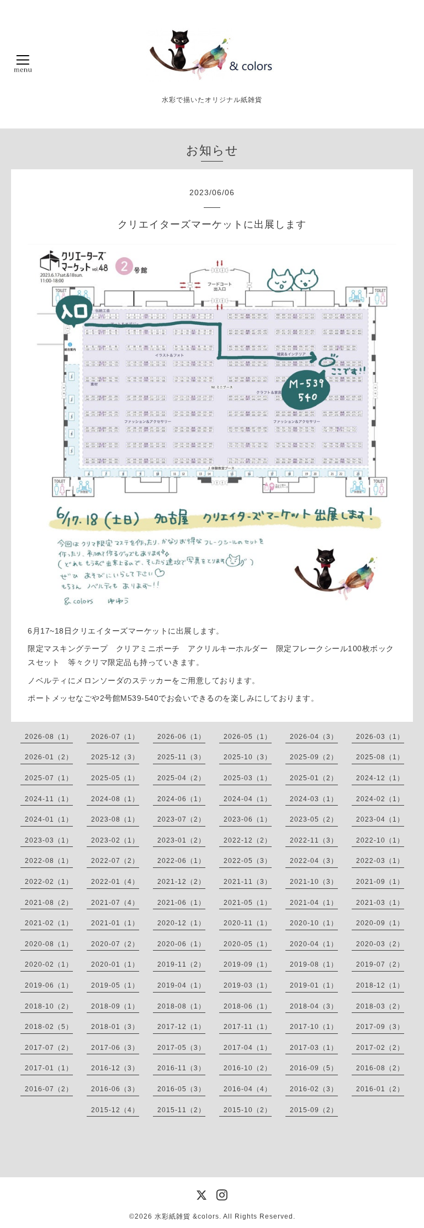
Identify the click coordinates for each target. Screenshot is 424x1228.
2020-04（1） (314, 944)
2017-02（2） (380, 1048)
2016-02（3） (314, 1089)
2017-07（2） (49, 1048)
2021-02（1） (49, 923)
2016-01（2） (380, 1089)
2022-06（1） (181, 861)
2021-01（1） (115, 923)
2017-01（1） (49, 1068)
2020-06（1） (181, 944)
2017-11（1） (248, 1027)
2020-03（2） (380, 944)
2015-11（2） (181, 1110)
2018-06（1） (248, 1006)
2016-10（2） (248, 1068)
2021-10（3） (314, 882)
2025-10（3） (248, 757)
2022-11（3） (314, 840)
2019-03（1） (248, 985)
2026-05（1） (248, 737)
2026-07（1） (115, 737)
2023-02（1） (115, 840)
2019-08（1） (314, 964)
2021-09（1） (380, 882)
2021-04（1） (314, 903)
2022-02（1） (49, 882)
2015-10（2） (248, 1110)
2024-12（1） (380, 778)
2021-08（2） (49, 903)
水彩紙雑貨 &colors (187, 1216)
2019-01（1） (314, 985)
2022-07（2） (115, 861)
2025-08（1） (380, 757)
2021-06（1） (181, 903)
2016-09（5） (314, 1068)
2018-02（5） (49, 1027)
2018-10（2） (49, 1006)
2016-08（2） (380, 1068)
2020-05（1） (248, 944)
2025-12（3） (115, 757)
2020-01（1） (115, 964)
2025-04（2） (181, 778)
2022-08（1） (49, 861)
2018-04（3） (314, 1006)
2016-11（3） (181, 1068)
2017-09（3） (380, 1027)
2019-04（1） (181, 985)
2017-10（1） (314, 1027)
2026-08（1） (49, 737)
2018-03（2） (380, 1006)
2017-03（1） (314, 1048)
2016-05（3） (181, 1089)
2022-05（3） (248, 861)
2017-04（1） (248, 1048)
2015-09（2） (314, 1110)
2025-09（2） (314, 757)
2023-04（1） (380, 819)
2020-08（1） (49, 944)
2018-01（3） (115, 1027)
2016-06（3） (115, 1089)
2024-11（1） (49, 799)
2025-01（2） (314, 778)
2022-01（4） (115, 882)
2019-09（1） (248, 964)
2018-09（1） (115, 1006)
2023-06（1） (248, 819)
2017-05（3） (181, 1048)
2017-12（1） (181, 1027)
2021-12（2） (181, 882)
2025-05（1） (115, 778)
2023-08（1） (115, 819)
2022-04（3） (314, 861)
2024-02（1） (380, 799)
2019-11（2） (181, 964)
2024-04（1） (248, 799)
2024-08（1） (115, 799)
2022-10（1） (380, 840)
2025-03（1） (248, 778)
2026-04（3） (314, 737)
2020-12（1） (181, 923)
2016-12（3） (115, 1068)
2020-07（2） (115, 944)
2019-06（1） (49, 985)
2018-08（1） (181, 1006)
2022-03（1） (380, 861)
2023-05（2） (314, 819)
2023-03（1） (49, 840)
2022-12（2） (248, 840)
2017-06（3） (115, 1048)
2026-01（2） (49, 757)
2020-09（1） (380, 923)
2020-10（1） (314, 923)
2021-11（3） (248, 882)
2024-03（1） (314, 799)
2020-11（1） (248, 923)
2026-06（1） (181, 737)
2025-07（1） (49, 778)
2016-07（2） (49, 1089)
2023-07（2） (181, 819)
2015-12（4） (115, 1110)
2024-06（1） (181, 799)
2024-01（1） (49, 819)
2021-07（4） (115, 903)
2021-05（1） (248, 903)
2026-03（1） (380, 737)
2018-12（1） (380, 985)
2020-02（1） (49, 964)
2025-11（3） (181, 757)
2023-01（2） (181, 840)
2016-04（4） (248, 1089)
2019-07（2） (380, 964)
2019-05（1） (115, 985)
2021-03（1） (380, 903)
